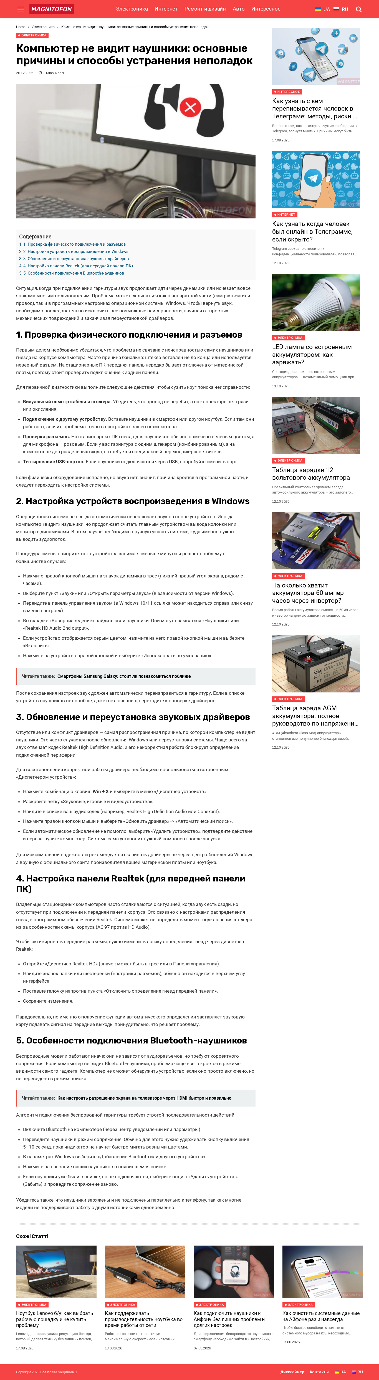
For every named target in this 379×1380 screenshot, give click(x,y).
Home (21, 27)
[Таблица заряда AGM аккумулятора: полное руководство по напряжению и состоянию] (316, 663)
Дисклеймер (292, 1372)
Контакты (319, 1372)
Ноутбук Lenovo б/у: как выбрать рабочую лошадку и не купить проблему (54, 1319)
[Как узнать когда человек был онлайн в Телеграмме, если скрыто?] (316, 179)
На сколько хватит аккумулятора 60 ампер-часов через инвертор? (308, 593)
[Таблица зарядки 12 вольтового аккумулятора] (316, 425)
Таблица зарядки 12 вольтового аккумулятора (311, 474)
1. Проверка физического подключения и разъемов (74, 244)
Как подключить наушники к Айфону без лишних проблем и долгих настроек (229, 1319)
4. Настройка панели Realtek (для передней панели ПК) (78, 265)
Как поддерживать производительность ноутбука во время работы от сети (144, 1319)
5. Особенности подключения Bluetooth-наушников (73, 273)
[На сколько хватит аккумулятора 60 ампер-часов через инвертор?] (316, 540)
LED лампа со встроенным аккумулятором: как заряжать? (312, 354)
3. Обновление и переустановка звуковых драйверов (76, 258)
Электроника (43, 27)
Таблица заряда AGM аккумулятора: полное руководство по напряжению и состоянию (316, 720)
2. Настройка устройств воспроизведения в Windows (75, 251)
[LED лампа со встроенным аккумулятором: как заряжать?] (316, 302)
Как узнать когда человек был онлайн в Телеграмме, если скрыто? (312, 231)
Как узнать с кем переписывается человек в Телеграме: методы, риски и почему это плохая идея (314, 112)
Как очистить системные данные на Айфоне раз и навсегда (321, 1316)
